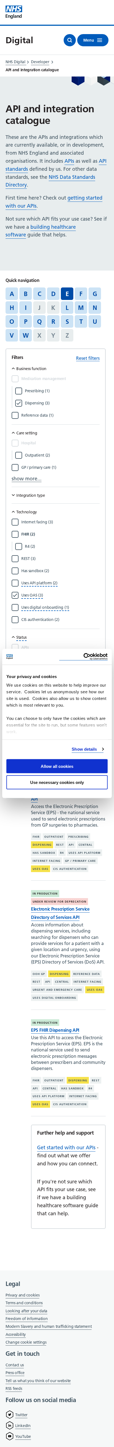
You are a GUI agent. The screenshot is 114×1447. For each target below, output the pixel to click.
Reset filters (88, 358)
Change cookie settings (26, 1343)
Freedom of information (27, 1318)
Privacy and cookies (22, 1295)
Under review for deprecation (59, 901)
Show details (84, 749)
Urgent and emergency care (57, 990)
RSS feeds (14, 1388)
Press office (15, 1373)
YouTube (23, 1436)
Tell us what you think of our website (38, 1380)
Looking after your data (26, 1310)
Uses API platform (84, 853)
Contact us (15, 1364)
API (71, 845)
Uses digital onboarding (54, 998)
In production (45, 893)
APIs (69, 161)
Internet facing (46, 861)
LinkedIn (23, 1425)
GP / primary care (80, 861)
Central (85, 845)
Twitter (21, 1414)
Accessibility (16, 1334)
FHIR (36, 837)
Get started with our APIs (66, 1147)
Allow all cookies (57, 766)
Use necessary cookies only (57, 782)
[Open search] (70, 40)
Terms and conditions (24, 1302)
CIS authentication (70, 869)
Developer (40, 61)
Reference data (86, 974)
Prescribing (78, 837)
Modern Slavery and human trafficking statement (49, 1327)
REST (60, 845)
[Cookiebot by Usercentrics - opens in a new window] (83, 657)
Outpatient (54, 837)
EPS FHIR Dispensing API (55, 1030)
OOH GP (39, 974)
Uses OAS (40, 869)
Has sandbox (44, 853)
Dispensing (42, 845)
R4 (62, 853)
